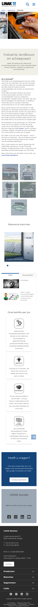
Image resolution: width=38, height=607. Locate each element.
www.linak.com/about (9, 155)
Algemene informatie (23, 603)
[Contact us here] (33, 437)
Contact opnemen (19, 480)
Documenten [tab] (27, 275)
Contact (9, 564)
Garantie (31, 604)
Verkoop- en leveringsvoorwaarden (18, 606)
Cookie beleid (11, 603)
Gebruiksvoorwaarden (9, 604)
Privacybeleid (23, 604)
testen (21, 128)
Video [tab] (10, 275)
